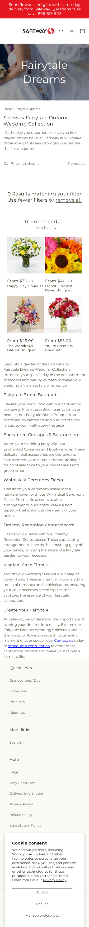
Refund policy (20, 815)
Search (15, 742)
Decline (42, 904)
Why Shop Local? (23, 783)
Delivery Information (26, 793)
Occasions (18, 691)
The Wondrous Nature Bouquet (21, 348)
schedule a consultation (29, 646)
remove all (69, 200)
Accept (42, 892)
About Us (17, 712)
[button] (61, 31)
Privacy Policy (54, 880)
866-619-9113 (49, 13)
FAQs (14, 772)
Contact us (63, 640)
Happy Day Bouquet (25, 286)
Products (17, 702)
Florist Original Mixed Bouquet (59, 288)
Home (8, 109)
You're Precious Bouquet (59, 348)
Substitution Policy (25, 825)
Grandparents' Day (24, 680)
